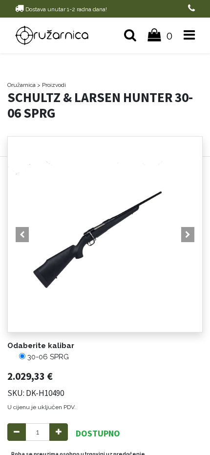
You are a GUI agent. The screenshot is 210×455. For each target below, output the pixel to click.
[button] (22, 234)
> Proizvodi (51, 85)
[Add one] (58, 432)
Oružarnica (21, 85)
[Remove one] (16, 432)
